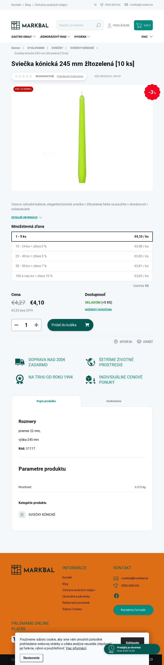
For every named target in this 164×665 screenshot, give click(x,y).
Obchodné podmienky (76, 596)
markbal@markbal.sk (134, 578)
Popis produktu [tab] (46, 401)
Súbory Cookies (72, 609)
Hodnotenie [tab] (113, 401)
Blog (28, 4)
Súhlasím (132, 643)
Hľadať (98, 25)
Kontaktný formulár (133, 610)
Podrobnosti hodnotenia (70, 76)
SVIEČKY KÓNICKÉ (42, 515)
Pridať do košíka (64, 325)
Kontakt (16, 4)
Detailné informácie (24, 217)
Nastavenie (31, 658)
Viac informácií (76, 648)
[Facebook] (116, 595)
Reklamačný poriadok (76, 602)
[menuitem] (24, 37)
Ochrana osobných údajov (51, 4)
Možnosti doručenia (98, 309)
